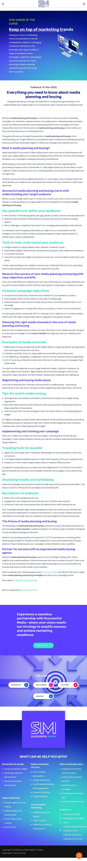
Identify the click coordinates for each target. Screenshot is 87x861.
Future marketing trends (72, 801)
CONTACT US (41, 645)
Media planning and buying (25, 580)
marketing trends (30, 590)
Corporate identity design (15, 769)
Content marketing (41, 792)
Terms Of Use (20, 853)
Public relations (39, 820)
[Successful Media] (43, 3)
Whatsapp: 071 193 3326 (73, 818)
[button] (79, 855)
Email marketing (40, 796)
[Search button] (3, 3)
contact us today (49, 572)
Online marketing (10, 798)
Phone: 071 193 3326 (71, 814)
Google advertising (41, 780)
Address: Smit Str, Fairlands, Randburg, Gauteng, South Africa (73, 834)
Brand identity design (13, 764)
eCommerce (10, 827)
